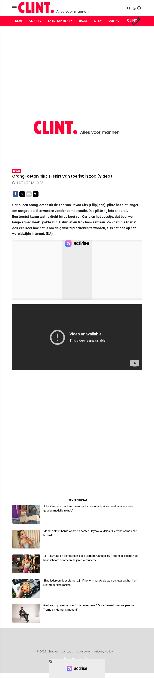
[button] (129, 8)
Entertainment (59, 20)
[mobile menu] (14, 8)
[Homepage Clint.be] (56, 8)
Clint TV (35, 20)
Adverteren (83, 651)
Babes (83, 20)
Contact (114, 20)
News (19, 20)
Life (97, 20)
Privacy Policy (103, 651)
